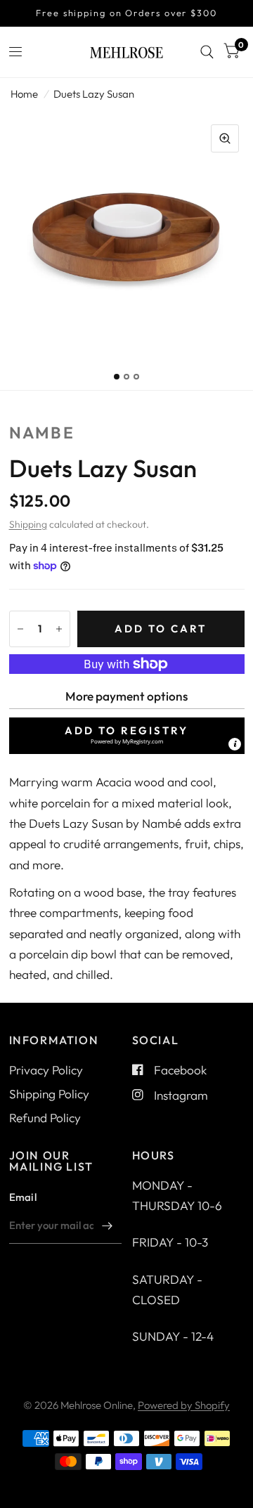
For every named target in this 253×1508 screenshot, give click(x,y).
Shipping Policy (49, 1093)
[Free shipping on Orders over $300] (126, 13)
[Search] (207, 52)
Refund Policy (45, 1117)
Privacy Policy (46, 1069)
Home (24, 93)
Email (23, 1197)
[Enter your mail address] (107, 1225)
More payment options (126, 696)
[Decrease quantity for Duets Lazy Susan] (20, 628)
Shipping (28, 524)
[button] (127, 735)
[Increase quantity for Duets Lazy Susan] (59, 628)
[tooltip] (234, 744)
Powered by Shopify (184, 1405)
